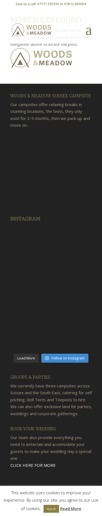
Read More (70, 508)
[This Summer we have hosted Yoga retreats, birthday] (30, 239)
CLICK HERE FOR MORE (33, 465)
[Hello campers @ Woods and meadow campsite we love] (30, 264)
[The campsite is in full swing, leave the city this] (72, 313)
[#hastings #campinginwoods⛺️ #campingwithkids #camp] (72, 264)
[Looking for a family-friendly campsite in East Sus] (30, 288)
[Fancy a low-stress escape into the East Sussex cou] (72, 288)
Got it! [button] (51, 509)
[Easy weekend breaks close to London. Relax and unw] (30, 338)
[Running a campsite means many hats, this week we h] (30, 313)
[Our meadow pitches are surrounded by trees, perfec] (72, 239)
